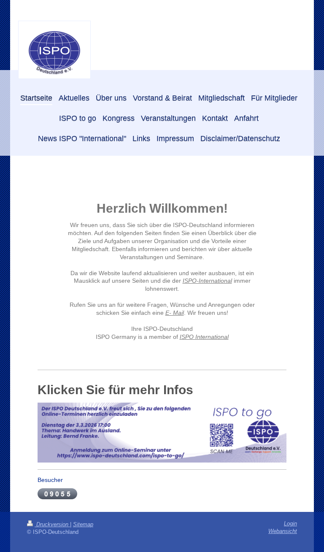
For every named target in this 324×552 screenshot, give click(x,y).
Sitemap (83, 525)
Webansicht (282, 531)
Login (290, 524)
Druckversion (52, 525)
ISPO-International (207, 280)
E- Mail (174, 312)
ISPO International (204, 336)
